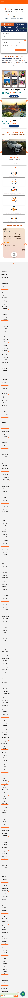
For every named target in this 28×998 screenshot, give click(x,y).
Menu (2, 3)
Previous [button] (1, 100)
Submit (15, 995)
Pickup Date (4, 42)
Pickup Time (17, 42)
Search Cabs (19, 50)
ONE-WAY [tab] (9, 27)
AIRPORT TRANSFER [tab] (9, 30)
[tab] (20, 24)
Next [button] (26, 100)
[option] (14, 99)
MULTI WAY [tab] (22, 30)
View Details (14, 96)
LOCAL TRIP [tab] (9, 24)
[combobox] (2, 996)
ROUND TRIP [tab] (22, 27)
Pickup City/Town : (6, 33)
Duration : (4, 37)
